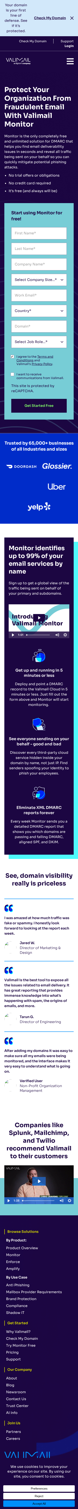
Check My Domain (50, 18)
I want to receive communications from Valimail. (40, 376)
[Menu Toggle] (70, 61)
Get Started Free (39, 405)
